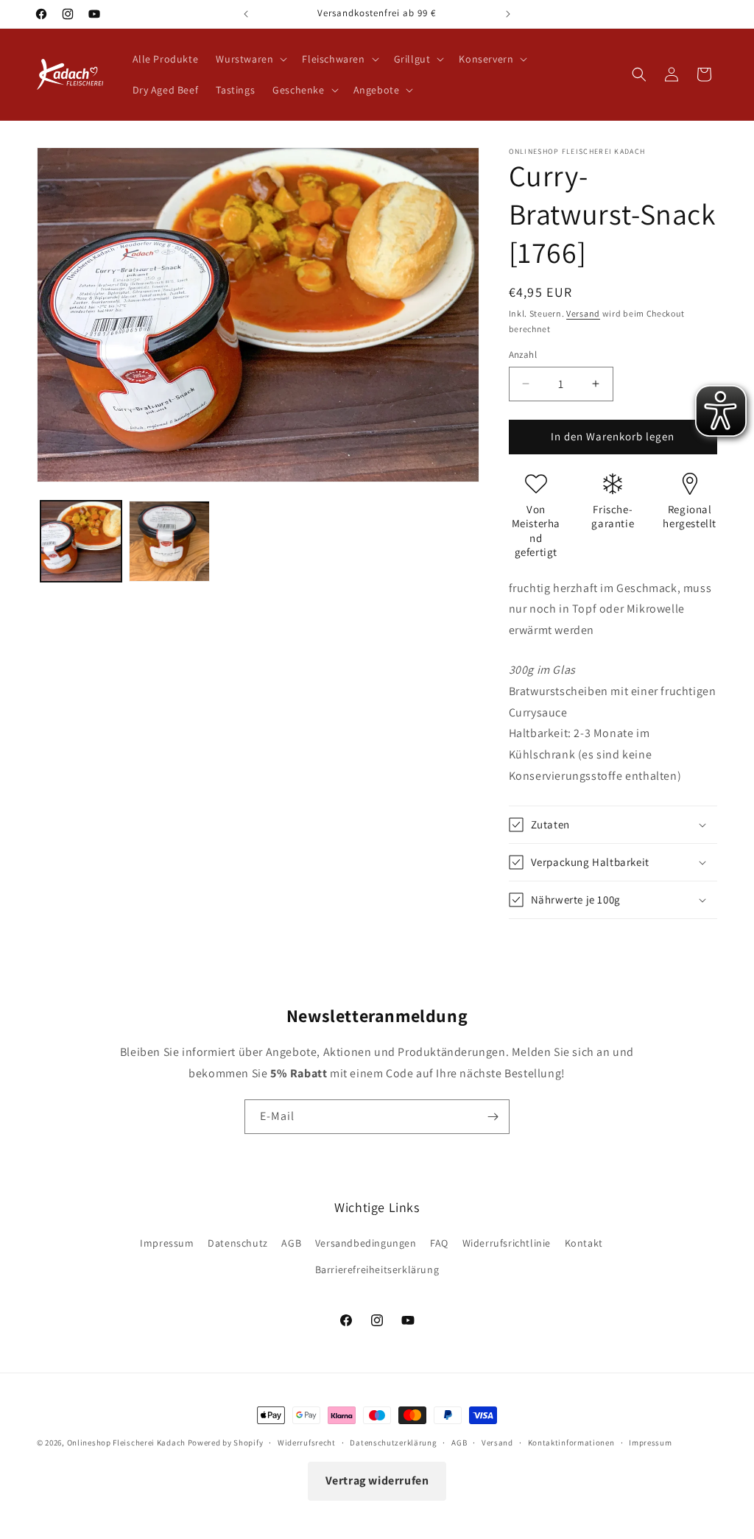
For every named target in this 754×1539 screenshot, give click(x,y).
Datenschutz (238, 1243)
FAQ (439, 1243)
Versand (583, 313)
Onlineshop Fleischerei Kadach (126, 1442)
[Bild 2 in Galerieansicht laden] (169, 541)
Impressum (167, 1243)
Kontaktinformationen (571, 1442)
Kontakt (584, 1243)
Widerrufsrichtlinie (506, 1243)
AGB (291, 1243)
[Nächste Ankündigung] (508, 14)
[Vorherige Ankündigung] (246, 14)
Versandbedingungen (366, 1243)
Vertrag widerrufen (377, 1480)
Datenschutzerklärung (393, 1442)
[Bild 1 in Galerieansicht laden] (80, 541)
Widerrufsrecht (307, 1442)
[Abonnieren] (492, 1116)
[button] (250, 58)
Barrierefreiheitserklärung (377, 1269)
